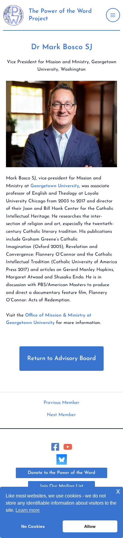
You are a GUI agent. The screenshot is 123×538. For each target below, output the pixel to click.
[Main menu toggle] (113, 15)
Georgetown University (54, 186)
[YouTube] (67, 446)
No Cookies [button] (33, 526)
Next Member (61, 415)
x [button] (118, 491)
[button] (61, 473)
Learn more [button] (28, 510)
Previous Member (61, 403)
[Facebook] (55, 446)
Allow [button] (90, 526)
